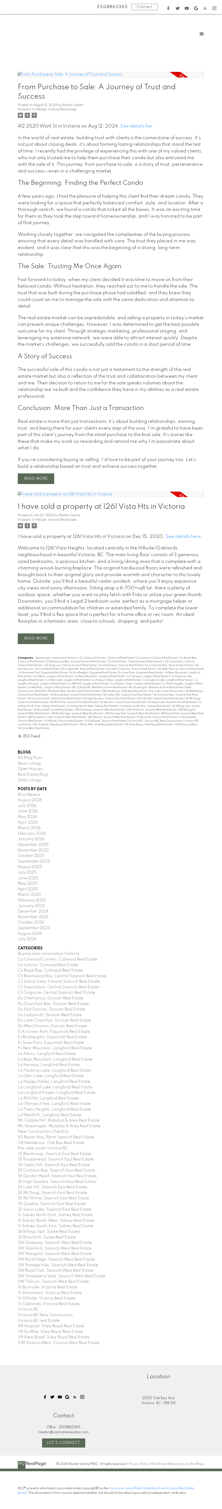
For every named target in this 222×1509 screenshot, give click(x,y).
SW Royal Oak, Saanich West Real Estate (55, 1271)
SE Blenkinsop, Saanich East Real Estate (54, 1154)
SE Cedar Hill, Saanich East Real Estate (127, 695)
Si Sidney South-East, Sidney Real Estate (145, 706)
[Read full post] (111, 77)
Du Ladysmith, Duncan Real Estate (83, 669)
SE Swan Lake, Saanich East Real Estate (173, 702)
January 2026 (31, 839)
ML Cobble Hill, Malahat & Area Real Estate (99, 687)
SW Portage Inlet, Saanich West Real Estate (132, 713)
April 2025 (28, 889)
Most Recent (29, 795)
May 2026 (27, 817)
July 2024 (27, 939)
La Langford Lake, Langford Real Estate (168, 680)
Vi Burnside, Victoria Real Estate (157, 717)
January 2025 (31, 906)
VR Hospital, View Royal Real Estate (55, 724)
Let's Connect (63, 1443)
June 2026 (28, 811)
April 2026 (28, 823)
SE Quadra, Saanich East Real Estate (123, 702)
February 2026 (32, 834)
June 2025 (28, 878)
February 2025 (32, 900)
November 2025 (33, 850)
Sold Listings (29, 780)
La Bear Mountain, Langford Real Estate (100, 676)
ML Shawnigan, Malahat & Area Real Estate (156, 687)
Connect (144, 7)
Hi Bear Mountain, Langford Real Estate (55, 1048)
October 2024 (31, 922)
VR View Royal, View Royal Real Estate (149, 724)
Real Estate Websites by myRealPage (177, 1464)
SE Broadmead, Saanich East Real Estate (76, 695)
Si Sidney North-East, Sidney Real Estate (55, 1215)
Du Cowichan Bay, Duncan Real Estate (169, 665)
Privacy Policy (139, 1464)
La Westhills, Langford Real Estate (49, 687)
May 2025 (27, 884)
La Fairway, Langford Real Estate (148, 676)
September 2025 (34, 861)
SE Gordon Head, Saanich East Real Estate (55, 698)
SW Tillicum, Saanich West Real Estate (111, 717)
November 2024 (33, 917)
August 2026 (30, 800)
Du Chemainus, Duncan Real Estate (121, 665)
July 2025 (27, 872)
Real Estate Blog (33, 775)
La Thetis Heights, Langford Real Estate (54, 1109)
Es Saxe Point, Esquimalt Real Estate (141, 672)
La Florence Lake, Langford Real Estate (54, 1071)
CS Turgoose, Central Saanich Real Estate (71, 665)
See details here (183, 536)
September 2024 (34, 928)
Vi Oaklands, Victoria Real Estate (106, 721)
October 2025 (31, 856)
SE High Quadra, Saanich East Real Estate (109, 698)
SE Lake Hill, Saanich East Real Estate (161, 698)
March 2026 (29, 828)
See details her (136, 126)
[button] (168, 8)
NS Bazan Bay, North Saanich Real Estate (74, 691)
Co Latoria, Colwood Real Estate (157, 658)
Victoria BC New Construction (164, 721)
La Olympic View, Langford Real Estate (135, 684)
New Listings (29, 763)
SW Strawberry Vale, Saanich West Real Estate (57, 717)
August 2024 (30, 934)
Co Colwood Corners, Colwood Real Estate (107, 658)
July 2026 (27, 806)
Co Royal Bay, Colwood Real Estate (50, 970)
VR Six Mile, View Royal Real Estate (102, 724)
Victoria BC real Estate (39, 1321)
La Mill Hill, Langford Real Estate (89, 684)
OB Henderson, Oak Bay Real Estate (125, 691)
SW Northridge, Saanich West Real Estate (77, 713)
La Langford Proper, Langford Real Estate (56, 1093)
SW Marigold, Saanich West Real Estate (55, 1254)
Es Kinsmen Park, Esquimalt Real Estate (44, 672)
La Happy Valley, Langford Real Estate (116, 680)
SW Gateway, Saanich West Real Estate (100, 710)
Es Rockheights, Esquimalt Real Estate (93, 672)
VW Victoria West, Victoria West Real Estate (59, 1343)
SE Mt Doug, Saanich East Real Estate (52, 1193)
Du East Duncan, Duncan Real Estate (51, 1009)
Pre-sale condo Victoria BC (166, 691)
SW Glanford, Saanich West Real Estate (152, 710)
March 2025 (29, 895)
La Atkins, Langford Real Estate (53, 676)
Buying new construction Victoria (57, 658)
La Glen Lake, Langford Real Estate (68, 680)
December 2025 (33, 845)
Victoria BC (135, 721)
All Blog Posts (30, 758)
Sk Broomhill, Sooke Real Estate (53, 710)
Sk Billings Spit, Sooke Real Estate (49, 1232)
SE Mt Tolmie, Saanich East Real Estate (74, 702)
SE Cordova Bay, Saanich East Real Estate (56, 1170)
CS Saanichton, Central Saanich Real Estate (58, 987)
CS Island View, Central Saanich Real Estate (135, 661)
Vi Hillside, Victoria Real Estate (54, 109)
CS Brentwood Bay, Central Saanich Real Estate (76, 661)
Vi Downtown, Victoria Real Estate (50, 1293)
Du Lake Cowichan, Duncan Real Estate (131, 669)
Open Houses (30, 769)
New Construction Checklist (43, 1132)
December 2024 (33, 911)
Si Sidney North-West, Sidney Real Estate (93, 706)
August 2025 (30, 867)
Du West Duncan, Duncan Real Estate (181, 669)
